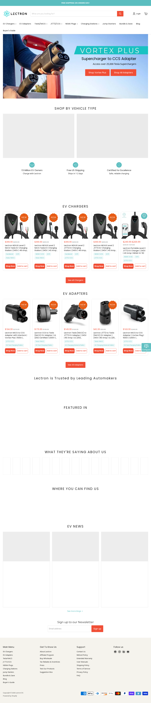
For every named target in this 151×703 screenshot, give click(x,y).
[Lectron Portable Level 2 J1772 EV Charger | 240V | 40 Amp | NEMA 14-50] (134, 225)
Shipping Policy (83, 665)
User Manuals (82, 662)
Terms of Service (83, 668)
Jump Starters (109, 23)
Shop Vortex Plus (97, 72)
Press (42, 665)
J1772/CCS (55, 23)
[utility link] (75, 3)
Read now (25, 597)
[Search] (120, 13)
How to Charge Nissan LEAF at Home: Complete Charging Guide (26, 570)
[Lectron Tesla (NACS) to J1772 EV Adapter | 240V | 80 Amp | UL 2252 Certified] (75, 312)
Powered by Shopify (10, 696)
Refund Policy (82, 655)
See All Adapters (75, 364)
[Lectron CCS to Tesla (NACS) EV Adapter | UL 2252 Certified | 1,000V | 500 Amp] (46, 312)
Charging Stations (89, 23)
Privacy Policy (82, 672)
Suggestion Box (46, 672)
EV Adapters (25, 23)
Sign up (97, 628)
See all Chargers (75, 280)
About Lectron (45, 651)
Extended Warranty (84, 658)
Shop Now (10, 266)
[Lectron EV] (15, 13)
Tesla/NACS (40, 23)
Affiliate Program (47, 655)
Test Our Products (47, 668)
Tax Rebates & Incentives (50, 662)
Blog (138, 23)
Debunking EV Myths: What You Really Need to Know (124, 570)
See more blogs (74, 611)
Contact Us (81, 651)
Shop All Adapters (123, 72)
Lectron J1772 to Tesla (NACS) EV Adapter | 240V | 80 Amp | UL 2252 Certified (104, 335)
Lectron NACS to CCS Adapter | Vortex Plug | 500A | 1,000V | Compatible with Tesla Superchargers (133, 335)
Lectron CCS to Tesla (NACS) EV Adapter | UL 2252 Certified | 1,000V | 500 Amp (45, 335)
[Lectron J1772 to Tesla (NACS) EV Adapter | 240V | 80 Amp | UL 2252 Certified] (105, 312)
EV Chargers (9, 23)
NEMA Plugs (70, 23)
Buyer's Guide (9, 30)
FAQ (78, 675)
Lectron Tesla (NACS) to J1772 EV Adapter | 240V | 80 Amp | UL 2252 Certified (75, 335)
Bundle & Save (125, 23)
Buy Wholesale (46, 658)
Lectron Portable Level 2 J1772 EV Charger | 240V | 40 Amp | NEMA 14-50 (134, 250)
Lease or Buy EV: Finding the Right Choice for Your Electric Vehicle (75, 570)
